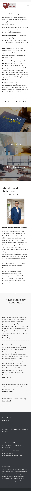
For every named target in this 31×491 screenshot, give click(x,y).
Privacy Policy (5, 420)
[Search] (24, 5)
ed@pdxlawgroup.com (14, 455)
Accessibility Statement (7, 423)
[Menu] (28, 6)
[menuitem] (24, 5)
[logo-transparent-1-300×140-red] (12, 5)
